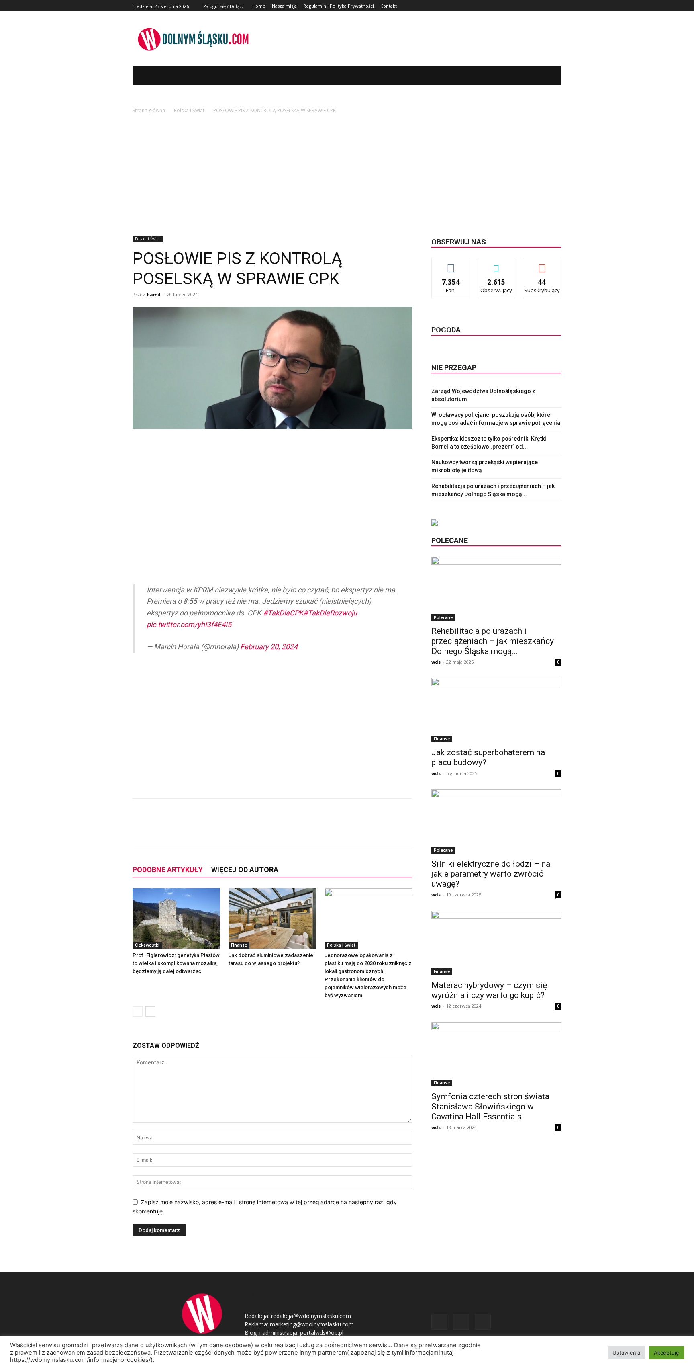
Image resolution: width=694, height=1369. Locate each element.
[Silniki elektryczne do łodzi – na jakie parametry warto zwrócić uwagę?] (496, 821)
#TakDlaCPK (283, 613)
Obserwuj (496, 264)
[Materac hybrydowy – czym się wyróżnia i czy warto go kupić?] (496, 943)
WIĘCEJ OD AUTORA (244, 869)
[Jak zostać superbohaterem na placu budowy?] (496, 710)
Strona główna (149, 110)
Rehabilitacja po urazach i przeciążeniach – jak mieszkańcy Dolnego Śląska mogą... (492, 641)
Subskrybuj (542, 264)
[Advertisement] (347, 175)
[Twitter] (547, 5)
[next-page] (150, 1011)
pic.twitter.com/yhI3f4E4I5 (189, 624)
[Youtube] (556, 5)
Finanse (239, 945)
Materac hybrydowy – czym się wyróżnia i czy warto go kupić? (489, 990)
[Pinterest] (229, 829)
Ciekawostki (147, 945)
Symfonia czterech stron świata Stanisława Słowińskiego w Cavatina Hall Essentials (490, 1106)
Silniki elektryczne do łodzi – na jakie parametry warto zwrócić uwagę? (490, 874)
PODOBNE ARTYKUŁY (168, 869)
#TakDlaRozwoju (330, 613)
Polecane (443, 617)
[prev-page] (138, 1011)
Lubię (451, 264)
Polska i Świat (189, 110)
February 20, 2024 (269, 646)
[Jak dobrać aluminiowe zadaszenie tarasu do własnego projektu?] (272, 918)
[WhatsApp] (247, 829)
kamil (154, 294)
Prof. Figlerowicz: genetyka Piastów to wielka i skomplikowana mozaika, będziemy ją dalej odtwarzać (176, 963)
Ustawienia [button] (626, 1352)
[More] (266, 829)
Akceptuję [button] (666, 1352)
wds (436, 662)
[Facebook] (538, 5)
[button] (543, 75)
